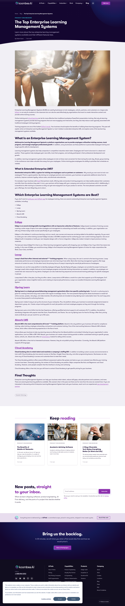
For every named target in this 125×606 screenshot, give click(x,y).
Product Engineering (70, 569)
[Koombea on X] (31, 578)
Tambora (83, 578)
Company (79, 3)
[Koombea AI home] (23, 3)
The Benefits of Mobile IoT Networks (25, 448)
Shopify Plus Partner (70, 572)
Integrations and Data (70, 581)
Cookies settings (46, 599)
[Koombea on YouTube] (20, 578)
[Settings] (93, 3)
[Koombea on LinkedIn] (16, 578)
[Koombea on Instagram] (28, 578)
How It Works (51, 569)
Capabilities (52, 3)
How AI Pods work (103, 517)
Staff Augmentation (53, 578)
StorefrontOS (84, 575)
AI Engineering (68, 575)
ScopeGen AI (84, 572)
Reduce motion (105, 601)
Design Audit (84, 569)
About (98, 569)
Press (98, 584)
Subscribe (104, 491)
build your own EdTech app (36, 199)
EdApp (18, 222)
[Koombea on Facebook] (24, 578)
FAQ (98, 587)
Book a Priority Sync (62, 548)
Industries (62, 3)
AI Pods (41, 3)
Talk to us (105, 3)
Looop (18, 254)
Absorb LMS (21, 320)
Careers (99, 575)
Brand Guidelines (101, 590)
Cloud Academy (24, 348)
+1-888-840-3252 (20, 574)
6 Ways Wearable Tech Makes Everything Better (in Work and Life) (92, 449)
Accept (60, 599)
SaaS (38, 181)
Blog (87, 3)
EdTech (17, 112)
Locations (99, 578)
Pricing (50, 572)
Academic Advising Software (61, 447)
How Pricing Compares (54, 575)
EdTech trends (45, 126)
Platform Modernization (71, 578)
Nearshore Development (54, 581)
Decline (74, 599)
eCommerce (46, 337)
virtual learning (33, 118)
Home (16, 13)
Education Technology (21, 395)
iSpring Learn (22, 287)
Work (71, 3)
